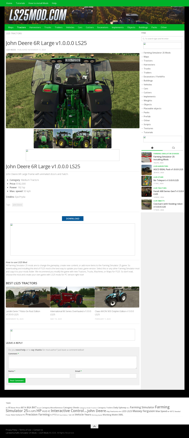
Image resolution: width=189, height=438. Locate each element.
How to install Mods (38, 3)
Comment (13, 353)
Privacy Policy (11, 429)
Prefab (147, 116)
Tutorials (20, 3)
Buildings (143, 27)
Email (78, 371)
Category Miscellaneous (52, 408)
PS (51, 415)
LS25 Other (158, 177)
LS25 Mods (44, 432)
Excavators (102, 27)
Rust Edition (64, 415)
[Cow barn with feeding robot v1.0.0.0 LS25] (146, 204)
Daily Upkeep (119, 407)
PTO (54, 414)
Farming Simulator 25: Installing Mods (164, 158)
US (73, 414)
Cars (80, 27)
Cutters (90, 27)
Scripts (147, 124)
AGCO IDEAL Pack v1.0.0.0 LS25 (168, 169)
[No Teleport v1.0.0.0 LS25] (146, 181)
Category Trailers (105, 408)
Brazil (39, 408)
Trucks (47, 27)
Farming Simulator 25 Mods (157, 52)
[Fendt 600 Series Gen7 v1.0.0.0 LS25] (146, 192)
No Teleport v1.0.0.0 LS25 (166, 180)
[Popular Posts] (152, 148)
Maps (10, 27)
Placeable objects (152, 108)
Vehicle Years (83, 414)
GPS (33, 411)
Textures (148, 128)
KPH (120, 411)
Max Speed (161, 411)
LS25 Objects (159, 201)
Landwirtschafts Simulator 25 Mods (21, 432)
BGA (29, 407)
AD (7, 408)
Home (9, 3)
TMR (69, 415)
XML (120, 414)
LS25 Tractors (14, 33)
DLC (128, 408)
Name (11, 371)
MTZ (172, 411)
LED (124, 411)
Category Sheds (71, 407)
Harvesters (35, 27)
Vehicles (70, 27)
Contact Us (38, 429)
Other (164, 27)
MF (169, 411)
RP (58, 415)
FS (29, 411)
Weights (148, 100)
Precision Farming (38, 414)
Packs (154, 27)
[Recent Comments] (173, 148)
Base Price (15, 407)
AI (9, 407)
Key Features (112, 411)
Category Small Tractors (88, 408)
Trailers (58, 27)
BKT (34, 407)
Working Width (110, 414)
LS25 (129, 411)
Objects (131, 27)
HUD (44, 411)
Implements (118, 27)
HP (39, 410)
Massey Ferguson (144, 411)
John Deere (17, 205)
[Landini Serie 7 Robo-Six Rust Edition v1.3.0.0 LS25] (28, 297)
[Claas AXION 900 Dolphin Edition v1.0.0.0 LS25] (117, 297)
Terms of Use (25, 429)
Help (54, 3)
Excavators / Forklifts (154, 76)
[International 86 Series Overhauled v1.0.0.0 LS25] (72, 297)
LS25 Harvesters (161, 166)
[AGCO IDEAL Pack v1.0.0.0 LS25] (146, 170)
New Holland (16, 415)
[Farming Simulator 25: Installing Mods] (146, 157)
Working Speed (97, 415)
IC (49, 411)
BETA (23, 407)
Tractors (21, 27)
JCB (85, 411)
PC (24, 415)
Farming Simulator (142, 407)
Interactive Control (67, 410)
